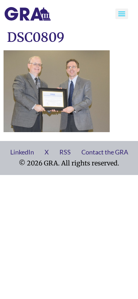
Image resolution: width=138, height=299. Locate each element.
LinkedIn (22, 152)
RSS (65, 152)
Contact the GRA (104, 152)
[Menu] (121, 14)
